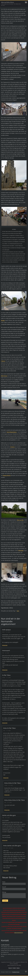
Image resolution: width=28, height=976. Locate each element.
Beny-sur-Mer (20, 520)
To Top (26, 972)
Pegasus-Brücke (7, 475)
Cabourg (3, 361)
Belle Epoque (4, 375)
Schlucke (12, 447)
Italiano (18, 968)
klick (18, 611)
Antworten (4, 645)
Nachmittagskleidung (12, 432)
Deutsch (10, 968)
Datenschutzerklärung (18, 932)
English (14, 968)
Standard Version (15, 972)
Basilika (3, 320)
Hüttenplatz (20, 550)
